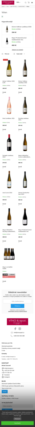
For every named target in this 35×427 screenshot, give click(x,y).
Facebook (15, 328)
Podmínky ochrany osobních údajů (11, 348)
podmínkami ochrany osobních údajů (17, 311)
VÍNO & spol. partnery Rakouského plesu (13, 386)
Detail (4, 92)
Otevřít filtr (5, 54)
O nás (3, 350)
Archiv (4, 391)
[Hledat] (25, 2)
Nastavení (17, 419)
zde (20, 415)
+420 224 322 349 (19, 336)
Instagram (20, 328)
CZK (18, 2)
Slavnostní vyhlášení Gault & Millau (11, 383)
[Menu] (32, 2)
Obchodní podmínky (7, 346)
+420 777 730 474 (7, 372)
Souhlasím (17, 423)
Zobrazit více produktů (17, 49)
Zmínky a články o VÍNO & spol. (10, 398)
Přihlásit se (17, 306)
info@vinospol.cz (19, 332)
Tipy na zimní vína (6, 388)
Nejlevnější (19, 54)
